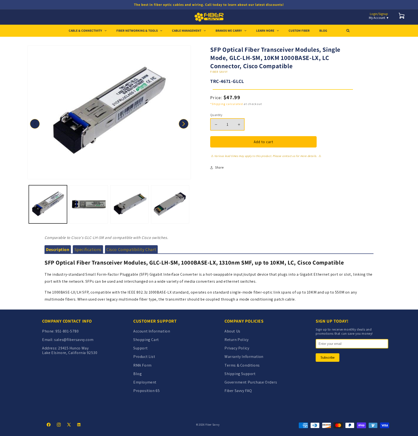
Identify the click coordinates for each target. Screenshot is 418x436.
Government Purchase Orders (250, 382)
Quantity (216, 115)
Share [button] (219, 167)
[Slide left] (35, 124)
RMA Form (142, 365)
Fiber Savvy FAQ (238, 390)
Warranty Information (243, 356)
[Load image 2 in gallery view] (88, 204)
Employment (145, 382)
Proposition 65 (146, 390)
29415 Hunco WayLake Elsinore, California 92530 (69, 350)
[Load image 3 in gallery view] (129, 204)
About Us (232, 331)
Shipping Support (240, 373)
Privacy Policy (236, 348)
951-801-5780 (67, 331)
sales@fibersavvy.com (73, 339)
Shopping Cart (146, 339)
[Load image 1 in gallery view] (48, 204)
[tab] (58, 249)
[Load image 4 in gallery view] (170, 204)
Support (140, 348)
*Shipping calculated (226, 104)
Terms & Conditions (242, 365)
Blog (137, 373)
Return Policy (236, 339)
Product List (144, 356)
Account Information (151, 331)
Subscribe (328, 357)
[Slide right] (183, 124)
